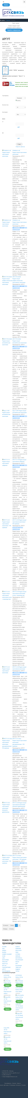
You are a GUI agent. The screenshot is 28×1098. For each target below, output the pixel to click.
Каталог (14, 1083)
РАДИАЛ (18, 969)
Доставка (6, 1085)
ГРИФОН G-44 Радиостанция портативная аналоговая (19, 222)
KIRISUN (18, 956)
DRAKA (4, 950)
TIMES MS (18, 967)
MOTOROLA (19, 958)
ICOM (3, 956)
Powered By (4, 1091)
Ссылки (23, 1085)
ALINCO (18, 946)
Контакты (18, 1085)
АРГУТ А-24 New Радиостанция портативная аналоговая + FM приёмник (19, 857)
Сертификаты (7, 1083)
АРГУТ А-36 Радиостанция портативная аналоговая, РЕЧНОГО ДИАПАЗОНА (19, 804)
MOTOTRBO (5, 959)
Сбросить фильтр (20, 146)
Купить (7, 985)
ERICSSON (18, 950)
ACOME (4, 946)
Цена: (3, 118)
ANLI (3, 948)
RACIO (17, 961)
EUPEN (4, 952)
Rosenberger (19, 965)
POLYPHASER (19, 959)
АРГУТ (4, 969)
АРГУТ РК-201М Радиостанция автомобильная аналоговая (19, 340)
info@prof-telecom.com (11, 1076)
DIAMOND (18, 948)
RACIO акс (5, 963)
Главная (8, 20)
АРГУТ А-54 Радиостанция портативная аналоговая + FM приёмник (19, 521)
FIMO (17, 952)
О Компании (12, 1085)
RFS (17, 963)
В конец (12, 929)
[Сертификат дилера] (5, 70)
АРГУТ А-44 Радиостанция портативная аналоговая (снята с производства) (19, 593)
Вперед (5, 929)
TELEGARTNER (6, 967)
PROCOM (4, 961)
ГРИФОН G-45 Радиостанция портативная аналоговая (19, 152)
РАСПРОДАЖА (6, 971)
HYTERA (18, 954)
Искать (6, 4)
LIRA (3, 958)
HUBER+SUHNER (7, 954)
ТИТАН (17, 971)
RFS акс (4, 965)
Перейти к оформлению (14, 30)
